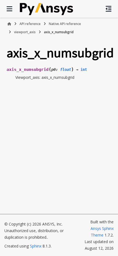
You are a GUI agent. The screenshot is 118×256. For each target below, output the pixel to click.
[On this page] (108, 8)
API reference (30, 23)
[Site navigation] (9, 8)
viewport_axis (25, 32)
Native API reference (65, 23)
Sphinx (35, 246)
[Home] (9, 24)
